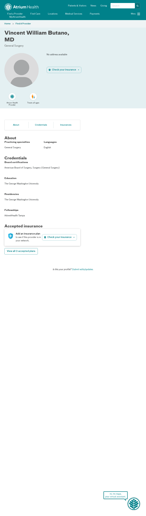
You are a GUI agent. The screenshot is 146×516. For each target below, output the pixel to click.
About (16, 125)
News (93, 6)
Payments (94, 14)
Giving (103, 6)
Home (7, 24)
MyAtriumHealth (17, 17)
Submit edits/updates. (82, 269)
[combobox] (122, 6)
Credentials (41, 125)
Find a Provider (15, 14)
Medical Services (73, 14)
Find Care (35, 14)
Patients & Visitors (77, 6)
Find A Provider (23, 24)
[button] (137, 6)
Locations (52, 14)
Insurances (65, 125)
